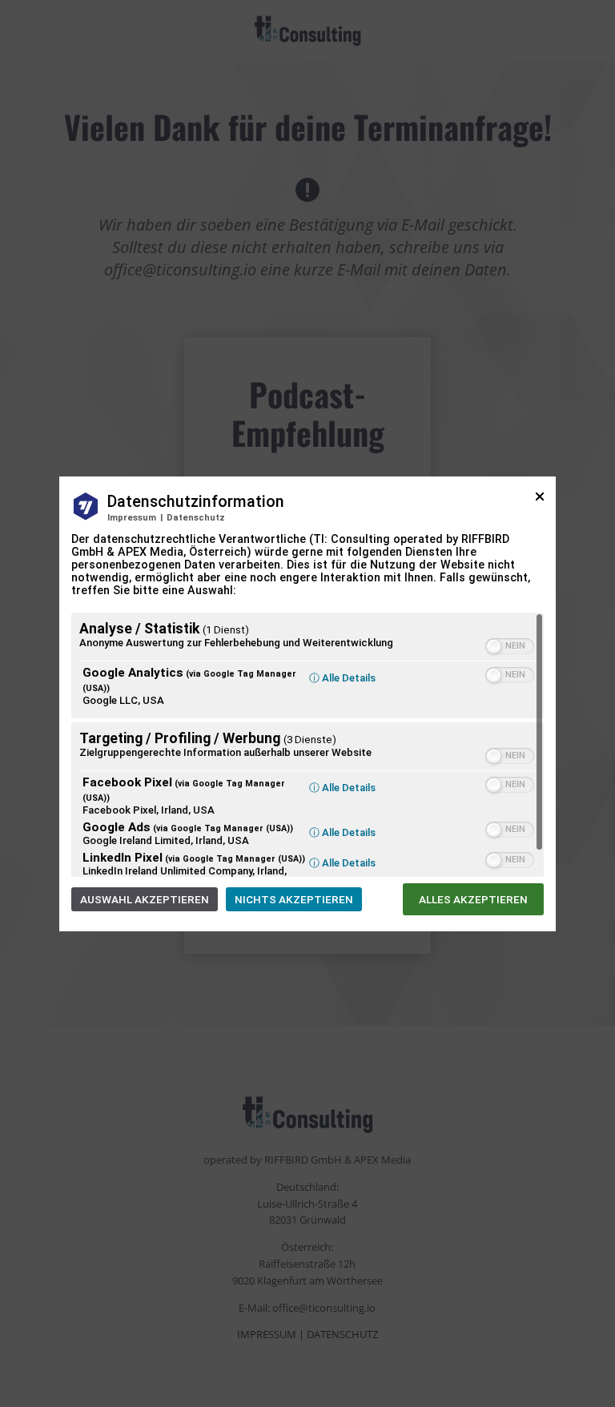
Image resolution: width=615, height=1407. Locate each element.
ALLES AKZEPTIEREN (473, 899)
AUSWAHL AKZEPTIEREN (144, 899)
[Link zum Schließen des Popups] (540, 502)
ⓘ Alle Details (342, 678)
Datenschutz (196, 518)
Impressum (131, 518)
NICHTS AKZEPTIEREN (294, 899)
